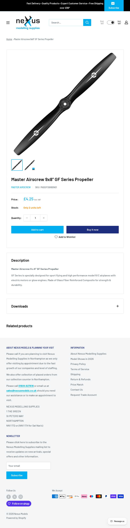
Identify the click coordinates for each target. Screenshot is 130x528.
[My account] (126, 22)
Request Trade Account (84, 394)
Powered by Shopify (16, 518)
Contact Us (77, 389)
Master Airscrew (21, 187)
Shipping (75, 374)
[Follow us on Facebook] (8, 496)
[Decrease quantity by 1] (27, 218)
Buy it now (92, 229)
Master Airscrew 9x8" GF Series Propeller (34, 39)
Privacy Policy (78, 363)
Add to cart (37, 229)
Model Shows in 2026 (82, 358)
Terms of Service (80, 369)
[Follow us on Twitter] (14, 496)
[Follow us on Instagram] (20, 496)
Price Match (77, 384)
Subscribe (114, 7)
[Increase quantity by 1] (43, 218)
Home (9, 39)
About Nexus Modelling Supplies (88, 353)
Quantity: (16, 217)
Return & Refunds (81, 379)
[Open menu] (8, 22)
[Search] (87, 22)
